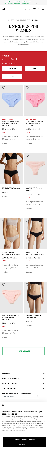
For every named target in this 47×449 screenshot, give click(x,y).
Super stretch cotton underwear (11, 188)
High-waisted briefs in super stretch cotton (10, 123)
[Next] (37, 3)
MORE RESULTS (23, 351)
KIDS (12, 76)
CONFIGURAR (24, 445)
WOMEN (12, 69)
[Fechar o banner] (44, 405)
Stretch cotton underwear (33, 316)
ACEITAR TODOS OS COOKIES (24, 439)
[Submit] (37, 396)
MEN (35, 69)
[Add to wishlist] (3, 87)
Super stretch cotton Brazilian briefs (34, 188)
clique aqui (21, 430)
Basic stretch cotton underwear (34, 253)
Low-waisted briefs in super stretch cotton (11, 317)
